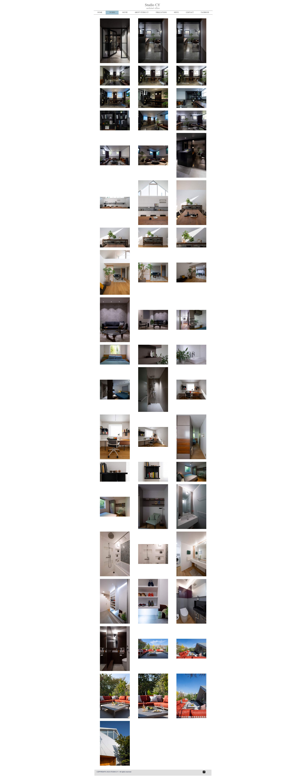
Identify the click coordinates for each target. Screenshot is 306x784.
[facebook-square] (204, 772)
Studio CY (153, 5)
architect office (153, 8)
